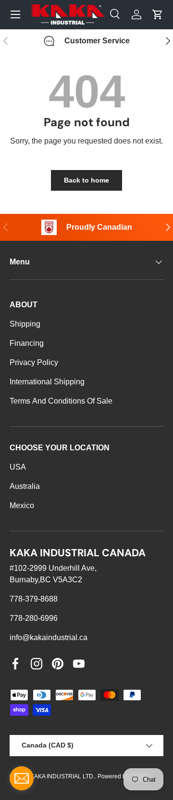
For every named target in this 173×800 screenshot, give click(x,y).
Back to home (86, 180)
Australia (25, 486)
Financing (27, 343)
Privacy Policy (34, 362)
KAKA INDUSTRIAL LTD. (62, 776)
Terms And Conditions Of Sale (61, 401)
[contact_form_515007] (22, 778)
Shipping (25, 324)
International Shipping (47, 382)
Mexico (22, 505)
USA (18, 467)
